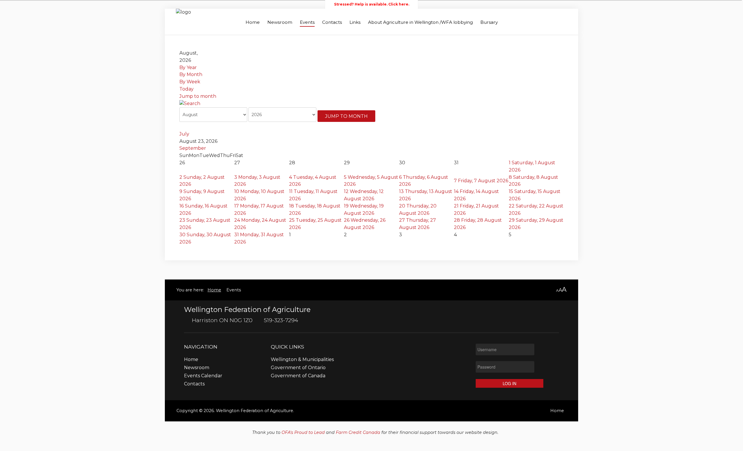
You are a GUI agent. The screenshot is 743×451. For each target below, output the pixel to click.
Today (186, 89)
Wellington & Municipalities (302, 359)
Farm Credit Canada (358, 432)
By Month (190, 74)
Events (307, 22)
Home (253, 22)
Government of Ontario (298, 367)
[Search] (189, 103)
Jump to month (197, 96)
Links (354, 22)
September (192, 148)
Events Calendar (203, 376)
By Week (189, 81)
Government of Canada (298, 376)
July (184, 134)
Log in (509, 383)
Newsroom (279, 22)
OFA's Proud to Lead (303, 432)
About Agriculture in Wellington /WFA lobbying (420, 22)
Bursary (489, 22)
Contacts (332, 22)
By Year (188, 67)
